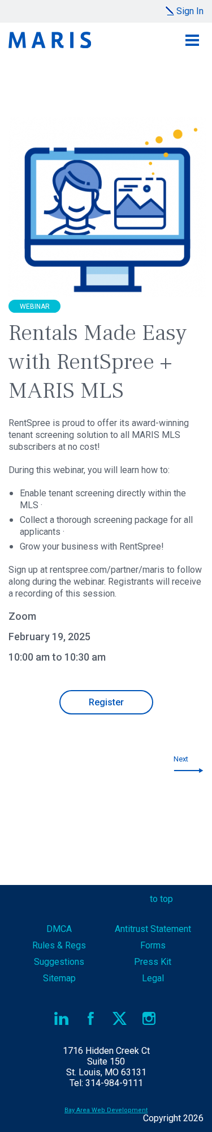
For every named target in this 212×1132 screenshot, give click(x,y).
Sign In (190, 11)
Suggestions (59, 961)
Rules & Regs (59, 945)
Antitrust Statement (153, 929)
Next (181, 759)
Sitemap (59, 978)
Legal (153, 978)
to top (161, 898)
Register (106, 702)
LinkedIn (62, 1018)
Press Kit (152, 961)
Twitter (120, 1018)
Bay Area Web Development (106, 1110)
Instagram (149, 1018)
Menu (192, 40)
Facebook (91, 1018)
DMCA (59, 929)
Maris (49, 40)
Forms (153, 945)
